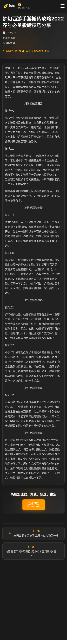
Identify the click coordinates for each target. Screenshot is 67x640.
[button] (33, 504)
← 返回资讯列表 (11, 51)
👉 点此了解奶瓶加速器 (35, 51)
